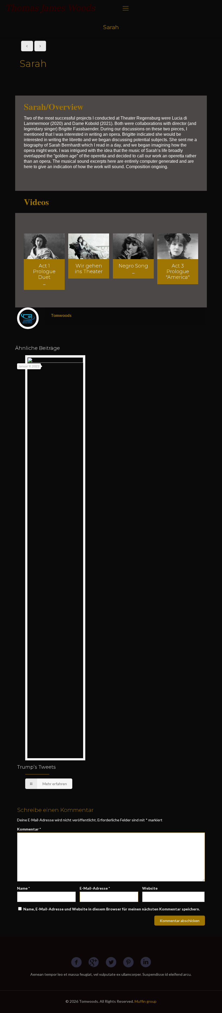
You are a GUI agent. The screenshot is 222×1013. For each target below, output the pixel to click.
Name (23, 888)
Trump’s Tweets (36, 767)
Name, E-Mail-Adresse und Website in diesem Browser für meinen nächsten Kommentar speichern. (111, 909)
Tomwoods (61, 315)
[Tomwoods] (50, 8)
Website (150, 888)
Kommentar (29, 829)
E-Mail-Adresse (95, 888)
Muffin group (145, 1001)
